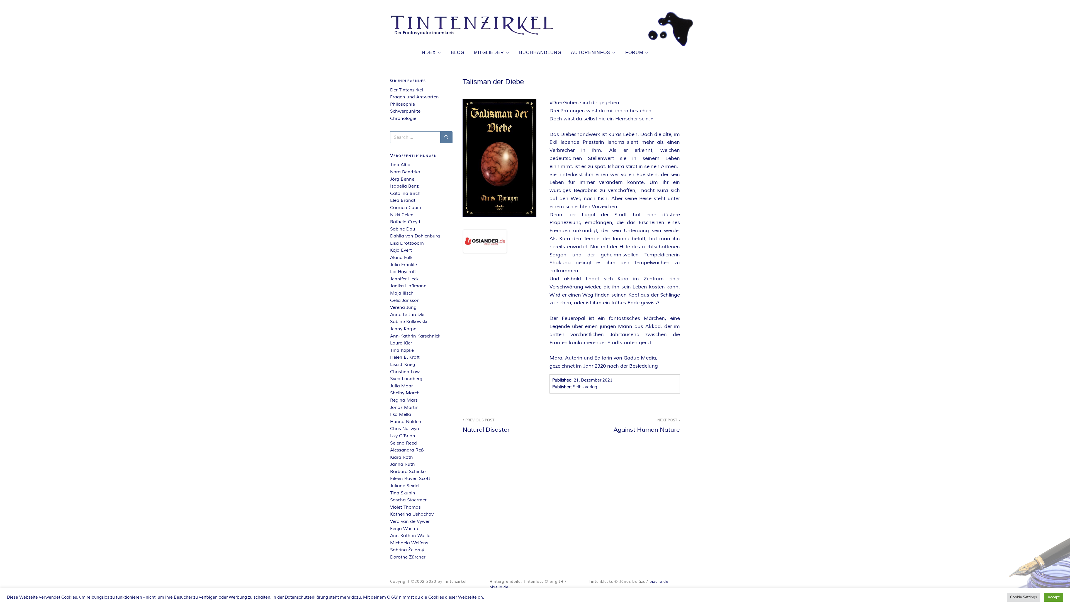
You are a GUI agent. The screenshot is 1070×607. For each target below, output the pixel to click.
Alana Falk (401, 257)
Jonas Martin (404, 407)
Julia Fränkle (403, 265)
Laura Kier (401, 343)
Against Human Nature (647, 426)
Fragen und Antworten (414, 97)
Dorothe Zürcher (407, 557)
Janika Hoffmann (408, 286)
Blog (457, 52)
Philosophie (402, 104)
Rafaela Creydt (406, 222)
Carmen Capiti (405, 207)
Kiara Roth (401, 457)
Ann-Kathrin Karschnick (415, 336)
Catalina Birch (405, 193)
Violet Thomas (405, 507)
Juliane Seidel (404, 486)
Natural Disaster (486, 426)
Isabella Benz (404, 186)
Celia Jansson (405, 300)
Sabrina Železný (407, 550)
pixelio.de (499, 587)
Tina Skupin (402, 493)
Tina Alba (400, 164)
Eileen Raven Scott (410, 478)
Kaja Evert (401, 250)
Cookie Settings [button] (1023, 597)
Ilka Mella (400, 414)
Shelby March (405, 393)
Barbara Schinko (408, 471)
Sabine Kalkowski (408, 321)
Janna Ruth (402, 464)
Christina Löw (405, 372)
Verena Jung (403, 307)
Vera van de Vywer (410, 521)
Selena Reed (403, 443)
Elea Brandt (402, 200)
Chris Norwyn (404, 428)
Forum (634, 52)
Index (428, 52)
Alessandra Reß (407, 450)
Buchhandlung (540, 52)
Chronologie (403, 118)
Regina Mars (404, 400)
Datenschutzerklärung (306, 597)
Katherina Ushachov (412, 514)
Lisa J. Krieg (402, 364)
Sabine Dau (402, 229)
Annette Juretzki (407, 314)
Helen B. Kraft (405, 357)
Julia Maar (401, 386)
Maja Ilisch (402, 293)
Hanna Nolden (405, 421)
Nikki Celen (402, 215)
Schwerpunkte (405, 111)
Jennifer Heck (404, 279)
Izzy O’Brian (402, 436)
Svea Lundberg (406, 379)
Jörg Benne (402, 179)
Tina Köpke (402, 350)
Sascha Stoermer (408, 500)
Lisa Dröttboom (407, 243)
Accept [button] (1054, 597)
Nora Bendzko (405, 172)
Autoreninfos (590, 52)
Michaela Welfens (409, 543)
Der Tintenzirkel (406, 90)
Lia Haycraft (403, 272)
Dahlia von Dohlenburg (415, 236)
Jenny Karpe (403, 329)
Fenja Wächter (405, 528)
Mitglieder (489, 52)
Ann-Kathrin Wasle (410, 535)
